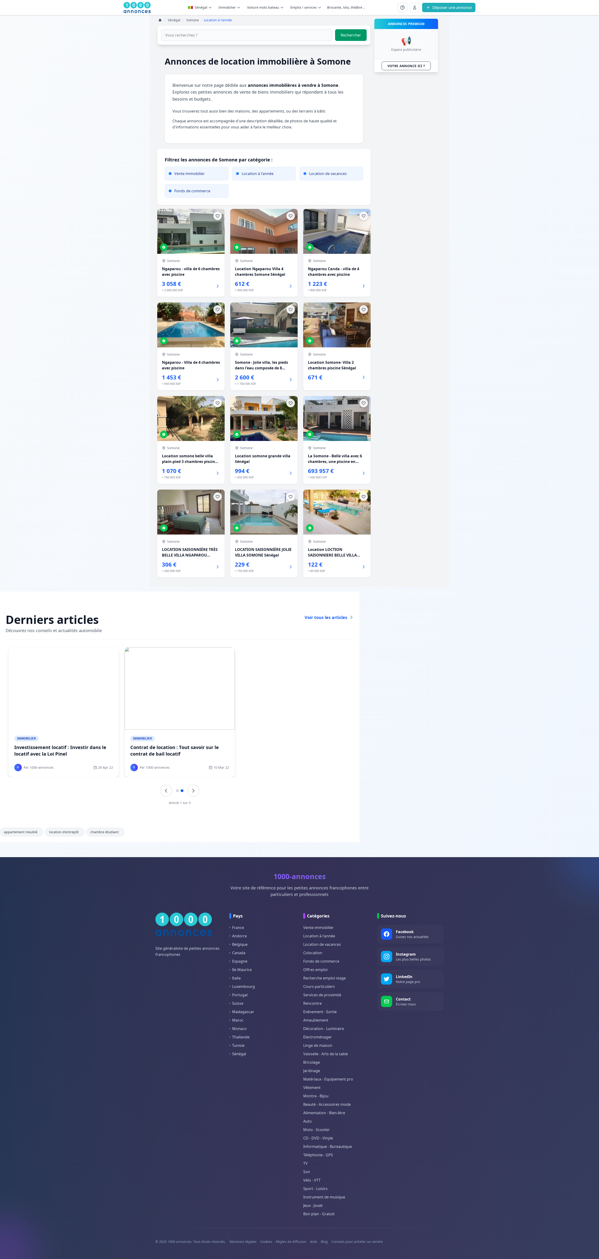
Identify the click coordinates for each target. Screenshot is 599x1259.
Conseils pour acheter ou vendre (357, 1241)
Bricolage (311, 1062)
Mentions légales (243, 1241)
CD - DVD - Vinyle (318, 1138)
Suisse (237, 1003)
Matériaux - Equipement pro (328, 1079)
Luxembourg (243, 986)
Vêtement (312, 1087)
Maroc (238, 1020)
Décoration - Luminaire (323, 1028)
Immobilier (26, 738)
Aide (313, 1241)
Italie (236, 978)
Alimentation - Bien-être (324, 1112)
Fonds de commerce (321, 961)
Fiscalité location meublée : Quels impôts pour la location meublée (62, 750)
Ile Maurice (242, 969)
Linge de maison (317, 1045)
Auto (307, 1121)
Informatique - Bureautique (327, 1146)
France (238, 927)
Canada (238, 952)
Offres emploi (315, 969)
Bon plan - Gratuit (319, 1213)
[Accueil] (160, 20)
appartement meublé (20, 832)
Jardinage (311, 1070)
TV (305, 1163)
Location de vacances (322, 944)
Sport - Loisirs (315, 1188)
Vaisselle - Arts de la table (325, 1053)
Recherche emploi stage (324, 978)
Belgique (240, 944)
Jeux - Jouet (313, 1205)
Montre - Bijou (316, 1096)
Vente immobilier (318, 927)
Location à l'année (319, 936)
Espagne (239, 961)
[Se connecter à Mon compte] (402, 7)
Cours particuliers (319, 986)
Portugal (240, 994)
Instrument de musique (324, 1197)
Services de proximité (322, 994)
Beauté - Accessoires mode (327, 1104)
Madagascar (243, 1011)
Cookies (266, 1241)
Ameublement (315, 1020)
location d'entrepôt (64, 832)
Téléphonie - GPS (318, 1154)
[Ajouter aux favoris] (217, 216)
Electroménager (317, 1037)
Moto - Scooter (316, 1129)
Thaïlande (240, 1037)
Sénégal (201, 7)
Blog (324, 1241)
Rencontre (312, 1003)
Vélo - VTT (312, 1180)
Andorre (239, 936)
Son (306, 1171)
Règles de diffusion (291, 1241)
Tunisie (238, 1045)
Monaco (239, 1028)
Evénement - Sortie (320, 1011)
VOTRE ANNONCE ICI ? (406, 66)
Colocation (312, 952)
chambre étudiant (104, 832)
